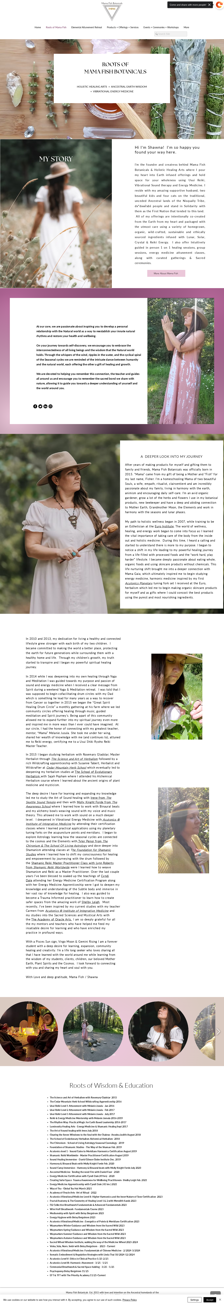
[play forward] (218, 1031)
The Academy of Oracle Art (50, 919)
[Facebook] (35, 406)
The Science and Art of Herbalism (74, 759)
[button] (93, 1031)
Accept (209, 1299)
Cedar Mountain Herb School (66, 767)
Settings (194, 1299)
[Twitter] (40, 406)
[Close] (220, 1299)
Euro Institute (164, 526)
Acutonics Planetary (139, 583)
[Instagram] (50, 406)
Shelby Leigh (91, 902)
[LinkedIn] (45, 406)
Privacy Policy (129, 1299)
